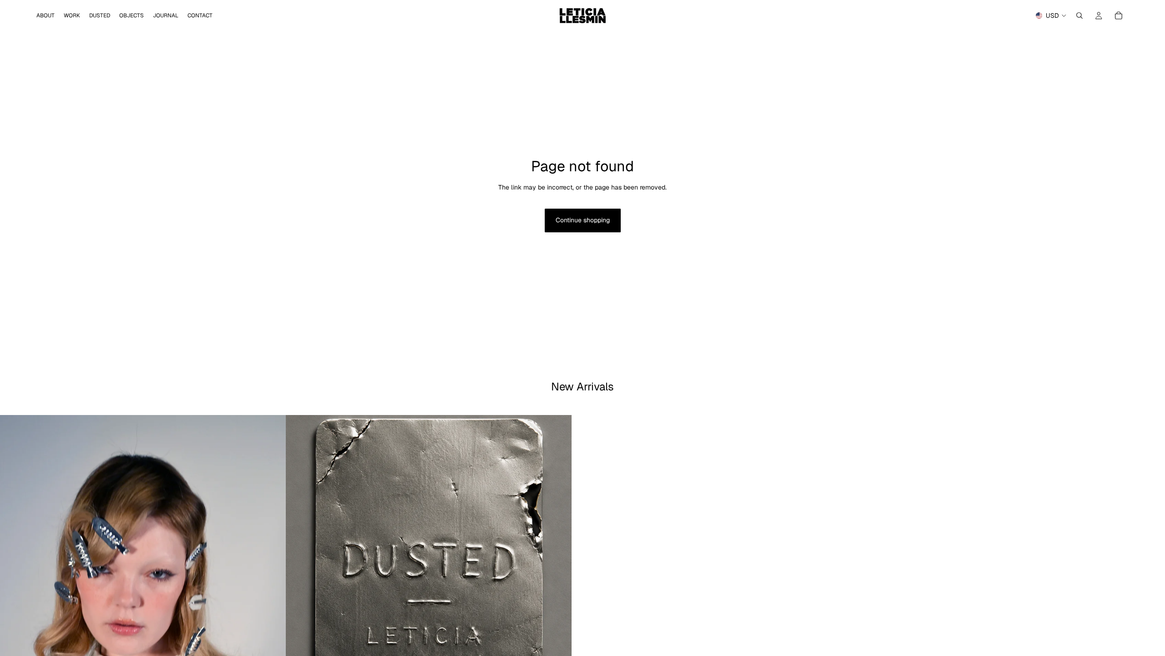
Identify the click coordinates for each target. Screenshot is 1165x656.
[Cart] (1119, 15)
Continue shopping (583, 220)
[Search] (1079, 15)
